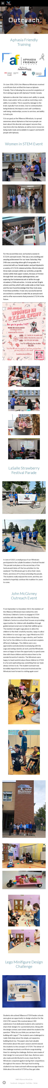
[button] (3, 3)
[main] (24, 20)
